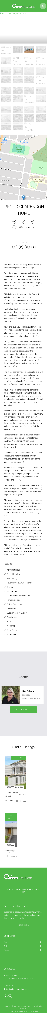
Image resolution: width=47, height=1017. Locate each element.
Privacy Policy (13, 1011)
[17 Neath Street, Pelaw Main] (23, 27)
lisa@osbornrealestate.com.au (31, 698)
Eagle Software (33, 1011)
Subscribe (22, 925)
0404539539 (26, 695)
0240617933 (10, 985)
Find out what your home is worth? (23, 890)
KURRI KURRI (10, 800)
